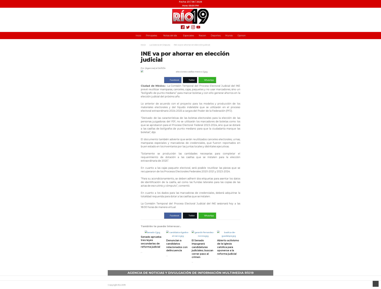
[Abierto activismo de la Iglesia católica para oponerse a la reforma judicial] (228, 232)
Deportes (216, 35)
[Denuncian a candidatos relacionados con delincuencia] (177, 232)
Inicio (138, 35)
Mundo (229, 35)
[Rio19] (190, 16)
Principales (151, 35)
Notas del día (170, 35)
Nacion (202, 35)
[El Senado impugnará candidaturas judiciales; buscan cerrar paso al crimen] (203, 232)
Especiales (188, 35)
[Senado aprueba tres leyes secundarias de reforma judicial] (152, 232)
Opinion (242, 35)
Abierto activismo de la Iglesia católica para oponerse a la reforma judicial (228, 247)
